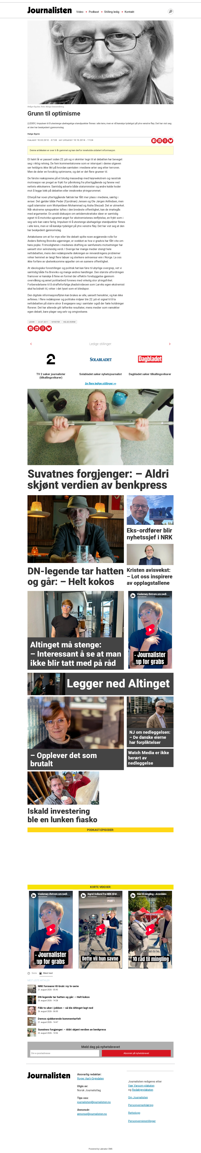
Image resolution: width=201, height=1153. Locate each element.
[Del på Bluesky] (170, 140)
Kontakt (129, 12)
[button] (31, 344)
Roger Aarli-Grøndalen (90, 1078)
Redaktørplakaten (142, 1089)
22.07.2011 (43, 322)
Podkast (94, 12)
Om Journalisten (138, 1097)
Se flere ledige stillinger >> (100, 383)
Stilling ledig (111, 12)
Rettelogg (134, 1112)
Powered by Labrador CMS (100, 1149)
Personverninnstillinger (142, 1121)
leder (32, 322)
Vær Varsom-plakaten (141, 1085)
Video (79, 12)
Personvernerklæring (140, 1105)
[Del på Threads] (165, 140)
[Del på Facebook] (154, 140)
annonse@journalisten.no (92, 1114)
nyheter (56, 322)
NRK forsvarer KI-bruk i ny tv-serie (58, 986)
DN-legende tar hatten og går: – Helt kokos (64, 997)
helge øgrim (69, 322)
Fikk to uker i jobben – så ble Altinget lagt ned (65, 1007)
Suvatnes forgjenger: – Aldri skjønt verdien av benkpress (72, 1029)
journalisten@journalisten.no (94, 1102)
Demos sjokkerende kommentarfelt (59, 1018)
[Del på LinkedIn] (159, 140)
